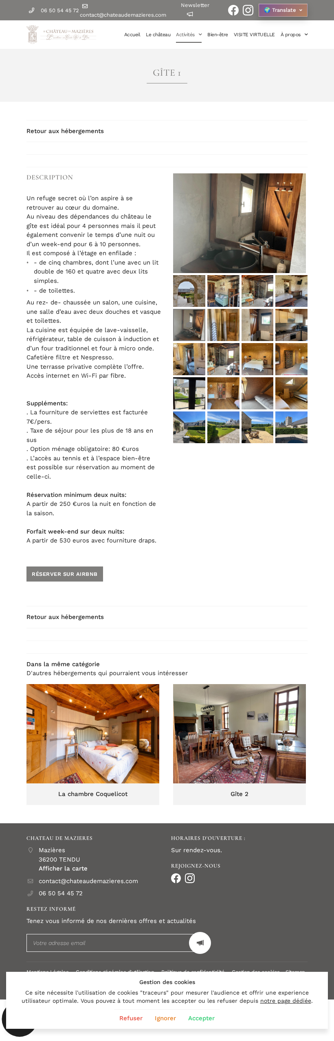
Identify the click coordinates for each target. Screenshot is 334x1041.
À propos (291, 34)
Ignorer (165, 1018)
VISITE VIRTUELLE (254, 34)
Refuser (131, 1018)
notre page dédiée (285, 1000)
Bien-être (217, 34)
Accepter (201, 1018)
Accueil (132, 34)
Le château (158, 34)
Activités (185, 34)
